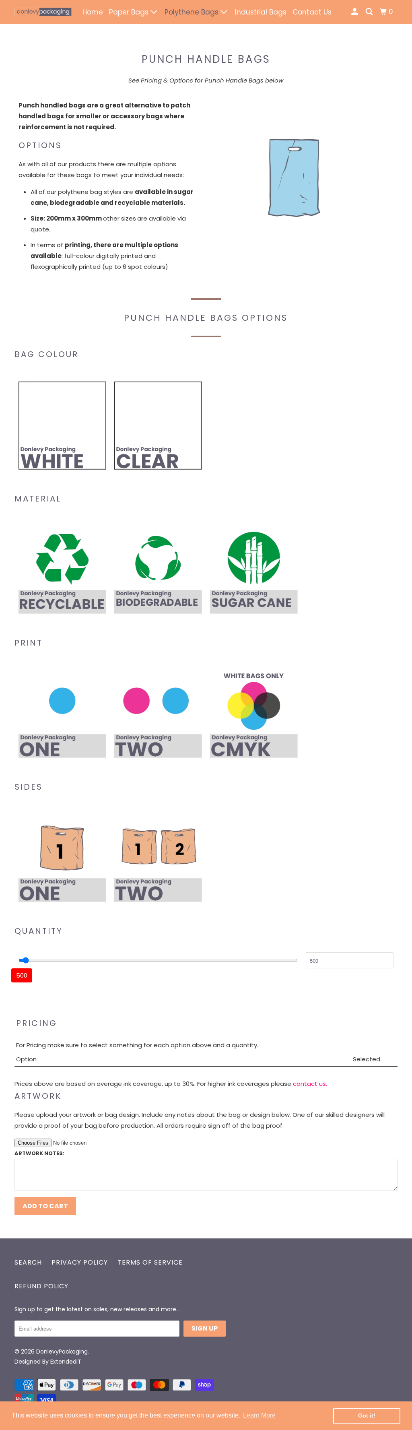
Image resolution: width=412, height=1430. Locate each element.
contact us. (310, 1083)
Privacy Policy (80, 1262)
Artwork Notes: (39, 1153)
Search (28, 1262)
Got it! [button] (366, 1415)
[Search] (369, 12)
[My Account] (355, 12)
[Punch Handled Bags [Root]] (294, 178)
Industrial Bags (260, 12)
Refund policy (41, 1286)
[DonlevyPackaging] (43, 12)
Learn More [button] (259, 1415)
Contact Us (312, 12)
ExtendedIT (65, 1362)
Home (92, 12)
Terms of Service (150, 1262)
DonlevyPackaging (62, 1351)
